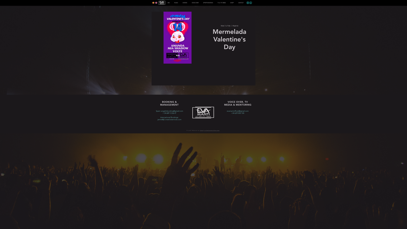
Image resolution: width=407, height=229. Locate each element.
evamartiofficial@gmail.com (238, 111)
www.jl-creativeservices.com (210, 130)
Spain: (158, 111)
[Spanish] (153, 2)
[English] (156, 2)
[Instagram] (248, 2)
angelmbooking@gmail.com (172, 111)
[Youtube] (250, 2)
